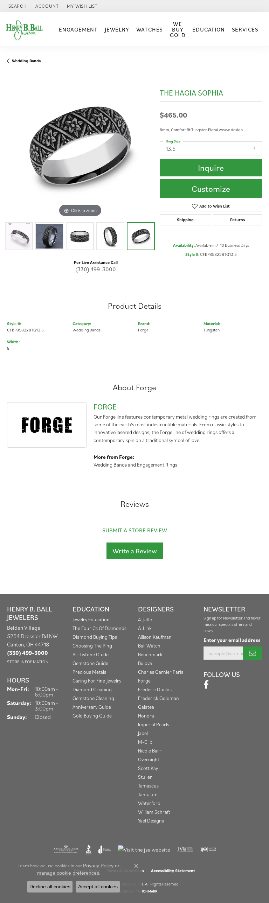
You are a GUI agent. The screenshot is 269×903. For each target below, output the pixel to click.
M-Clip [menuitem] (145, 741)
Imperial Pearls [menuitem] (153, 724)
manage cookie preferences (68, 873)
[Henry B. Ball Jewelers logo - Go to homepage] (26, 29)
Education (208, 29)
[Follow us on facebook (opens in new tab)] (206, 684)
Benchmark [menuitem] (150, 654)
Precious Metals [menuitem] (89, 671)
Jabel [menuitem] (143, 733)
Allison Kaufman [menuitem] (155, 637)
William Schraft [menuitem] (154, 811)
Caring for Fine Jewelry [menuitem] (97, 680)
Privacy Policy (98, 865)
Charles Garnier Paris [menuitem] (160, 671)
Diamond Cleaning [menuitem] (92, 689)
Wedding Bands (26, 60)
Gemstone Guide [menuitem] (90, 663)
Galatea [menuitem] (146, 707)
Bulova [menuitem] (145, 663)
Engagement (78, 29)
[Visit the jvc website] (185, 849)
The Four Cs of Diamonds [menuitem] (99, 628)
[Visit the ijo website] (208, 849)
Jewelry (117, 29)
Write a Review (134, 550)
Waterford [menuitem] (149, 803)
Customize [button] (211, 188)
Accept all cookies (98, 886)
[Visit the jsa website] (144, 849)
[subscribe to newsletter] (252, 653)
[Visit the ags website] (66, 849)
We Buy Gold (177, 29)
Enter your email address (232, 640)
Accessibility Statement (173, 870)
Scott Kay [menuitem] (148, 768)
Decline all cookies (49, 886)
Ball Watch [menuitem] (149, 645)
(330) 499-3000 (95, 269)
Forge (143, 329)
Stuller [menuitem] (145, 777)
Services (245, 29)
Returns (237, 219)
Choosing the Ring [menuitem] (92, 645)
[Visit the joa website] (104, 849)
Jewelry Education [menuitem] (91, 619)
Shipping (185, 219)
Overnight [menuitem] (148, 759)
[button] (17, 6)
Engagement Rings (157, 464)
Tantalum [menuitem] (148, 794)
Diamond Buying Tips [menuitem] (95, 637)
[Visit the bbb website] (89, 849)
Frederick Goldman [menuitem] (158, 698)
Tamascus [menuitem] (148, 785)
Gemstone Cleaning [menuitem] (93, 698)
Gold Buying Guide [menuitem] (92, 715)
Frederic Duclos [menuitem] (155, 689)
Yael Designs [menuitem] (151, 820)
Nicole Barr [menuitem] (149, 750)
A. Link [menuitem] (145, 628)
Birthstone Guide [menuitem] (91, 654)
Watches (149, 29)
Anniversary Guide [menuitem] (92, 707)
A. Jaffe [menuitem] (145, 619)
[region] (80, 146)
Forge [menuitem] (144, 680)
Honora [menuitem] (146, 715)
